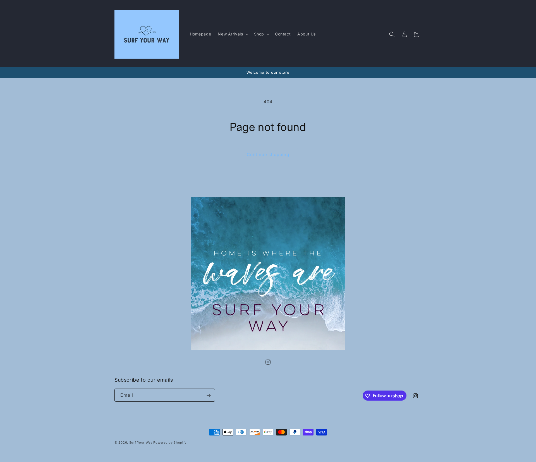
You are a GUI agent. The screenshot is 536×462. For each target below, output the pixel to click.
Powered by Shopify (169, 442)
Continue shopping (268, 154)
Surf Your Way (141, 442)
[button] (232, 34)
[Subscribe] (208, 395)
